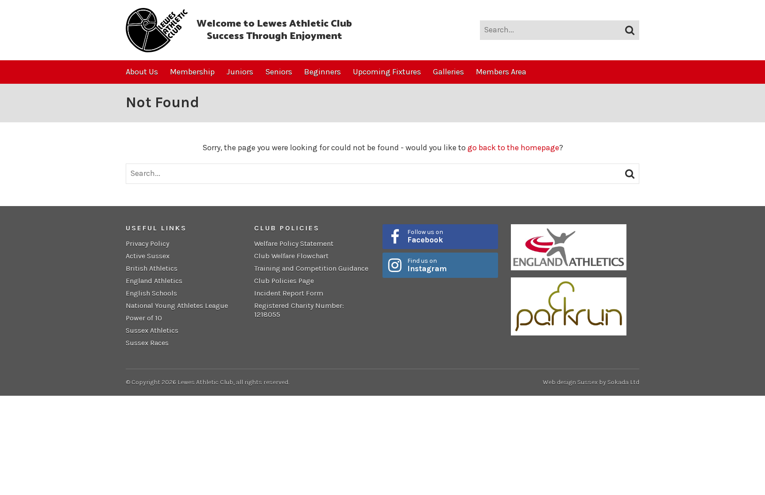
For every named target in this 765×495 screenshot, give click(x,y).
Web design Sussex (570, 382)
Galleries (448, 72)
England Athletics (154, 281)
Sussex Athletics (152, 330)
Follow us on (425, 236)
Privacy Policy (147, 243)
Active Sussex (148, 256)
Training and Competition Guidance (311, 268)
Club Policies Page (284, 281)
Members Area (501, 72)
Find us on (427, 265)
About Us (142, 72)
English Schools (151, 293)
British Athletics (152, 268)
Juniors (240, 72)
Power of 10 (144, 318)
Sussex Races (147, 343)
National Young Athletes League (177, 305)
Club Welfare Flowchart (291, 256)
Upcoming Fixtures (387, 72)
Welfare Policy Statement (293, 243)
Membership (192, 72)
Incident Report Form (288, 293)
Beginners (322, 72)
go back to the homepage (513, 147)
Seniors (278, 72)
